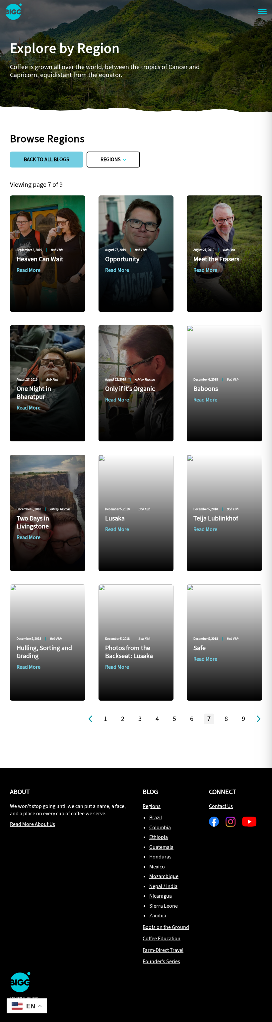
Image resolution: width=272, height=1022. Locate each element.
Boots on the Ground (166, 927)
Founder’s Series (161, 961)
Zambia (157, 915)
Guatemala (161, 847)
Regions (111, 159)
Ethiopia (158, 837)
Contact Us (221, 806)
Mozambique (163, 876)
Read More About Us (32, 824)
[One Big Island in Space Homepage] (20, 990)
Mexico (157, 866)
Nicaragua (160, 895)
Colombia (160, 827)
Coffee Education (161, 938)
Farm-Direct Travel (163, 950)
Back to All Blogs (46, 159)
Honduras (160, 856)
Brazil (155, 817)
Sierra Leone (163, 905)
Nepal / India (163, 886)
